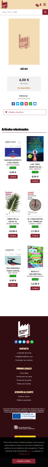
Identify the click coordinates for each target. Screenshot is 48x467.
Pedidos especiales (24, 400)
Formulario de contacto (24, 360)
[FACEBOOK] (16, 342)
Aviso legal (24, 373)
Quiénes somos (24, 396)
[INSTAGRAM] (28, 342)
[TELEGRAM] (24, 342)
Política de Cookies (24, 384)
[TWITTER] (20, 342)
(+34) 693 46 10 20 (24, 353)
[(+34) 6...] (32, 342)
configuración (24, 454)
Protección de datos (24, 380)
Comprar (13, 177)
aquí (29, 451)
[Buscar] (45, 12)
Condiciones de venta (24, 377)
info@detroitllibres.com (24, 357)
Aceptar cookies (23, 461)
